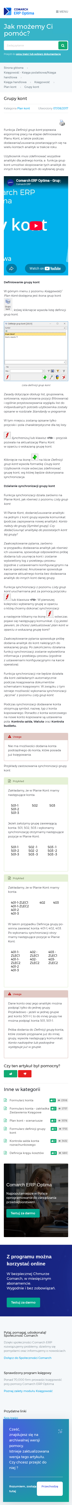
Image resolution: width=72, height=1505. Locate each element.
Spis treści (11, 1418)
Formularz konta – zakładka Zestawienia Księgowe (29, 1110)
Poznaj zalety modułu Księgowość (28, 1391)
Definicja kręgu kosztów (27, 1153)
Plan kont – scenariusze (26, 1120)
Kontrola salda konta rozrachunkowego (24, 1143)
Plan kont (23, 108)
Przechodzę (49, 1486)
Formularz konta (21, 1100)
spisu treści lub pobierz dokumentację (38, 54)
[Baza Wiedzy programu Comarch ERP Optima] (19, 11)
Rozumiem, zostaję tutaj (22, 1489)
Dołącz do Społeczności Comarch (27, 1358)
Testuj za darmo (23, 1213)
